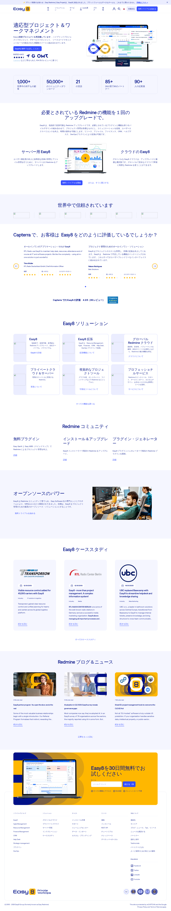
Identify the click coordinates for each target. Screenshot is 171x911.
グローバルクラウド (50, 820)
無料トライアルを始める (147, 9)
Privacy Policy (142, 907)
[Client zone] (114, 9)
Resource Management (21, 828)
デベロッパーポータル (109, 839)
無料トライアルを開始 (71, 183)
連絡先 (133, 820)
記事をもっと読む (85, 737)
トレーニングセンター (80, 828)
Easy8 (15, 820)
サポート (75, 824)
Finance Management (21, 831)
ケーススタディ (48, 835)
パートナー (135, 835)
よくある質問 (84, 9)
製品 (48, 9)
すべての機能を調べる (85, 404)
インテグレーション (50, 831)
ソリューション (60, 9)
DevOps (16, 851)
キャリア (134, 824)
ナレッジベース (107, 835)
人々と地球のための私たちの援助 (143, 851)
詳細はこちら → (142, 2)
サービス (72, 9)
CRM (15, 835)
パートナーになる (137, 847)
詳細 (15, 455)
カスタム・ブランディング (82, 835)
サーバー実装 (47, 828)
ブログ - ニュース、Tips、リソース (143, 828)
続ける (127, 784)
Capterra (16, 60)
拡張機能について (87, 353)
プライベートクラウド (51, 824)
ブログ (95, 9)
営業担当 (131, 9)
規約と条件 (135, 839)
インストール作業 (78, 820)
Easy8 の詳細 (36, 353)
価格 (103, 9)
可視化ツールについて (89, 389)
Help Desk (16, 839)
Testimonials (135, 843)
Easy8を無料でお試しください (27, 49)
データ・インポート (79, 831)
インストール (106, 824)
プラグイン (17, 847)
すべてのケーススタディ (85, 639)
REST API (104, 828)
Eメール (93, 780)
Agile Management (20, 824)
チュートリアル (107, 831)
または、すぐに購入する (98, 183)
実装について (36, 387)
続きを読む (22, 624)
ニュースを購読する (138, 831)
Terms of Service (156, 907)
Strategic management (21, 843)
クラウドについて (135, 356)
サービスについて (135, 389)
